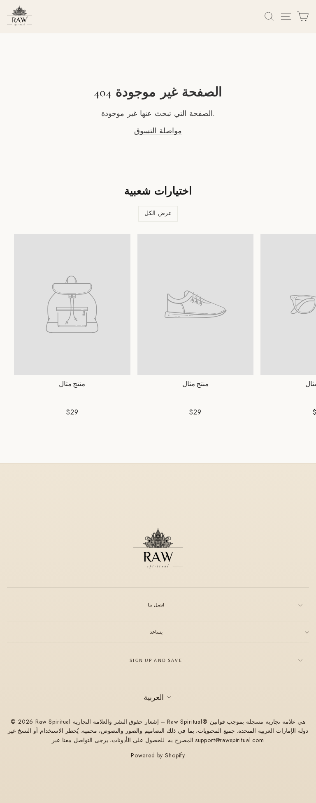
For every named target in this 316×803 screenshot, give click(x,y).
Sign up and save (156, 660)
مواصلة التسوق (158, 130)
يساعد (156, 631)
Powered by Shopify (158, 755)
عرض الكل (158, 213)
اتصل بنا (156, 604)
